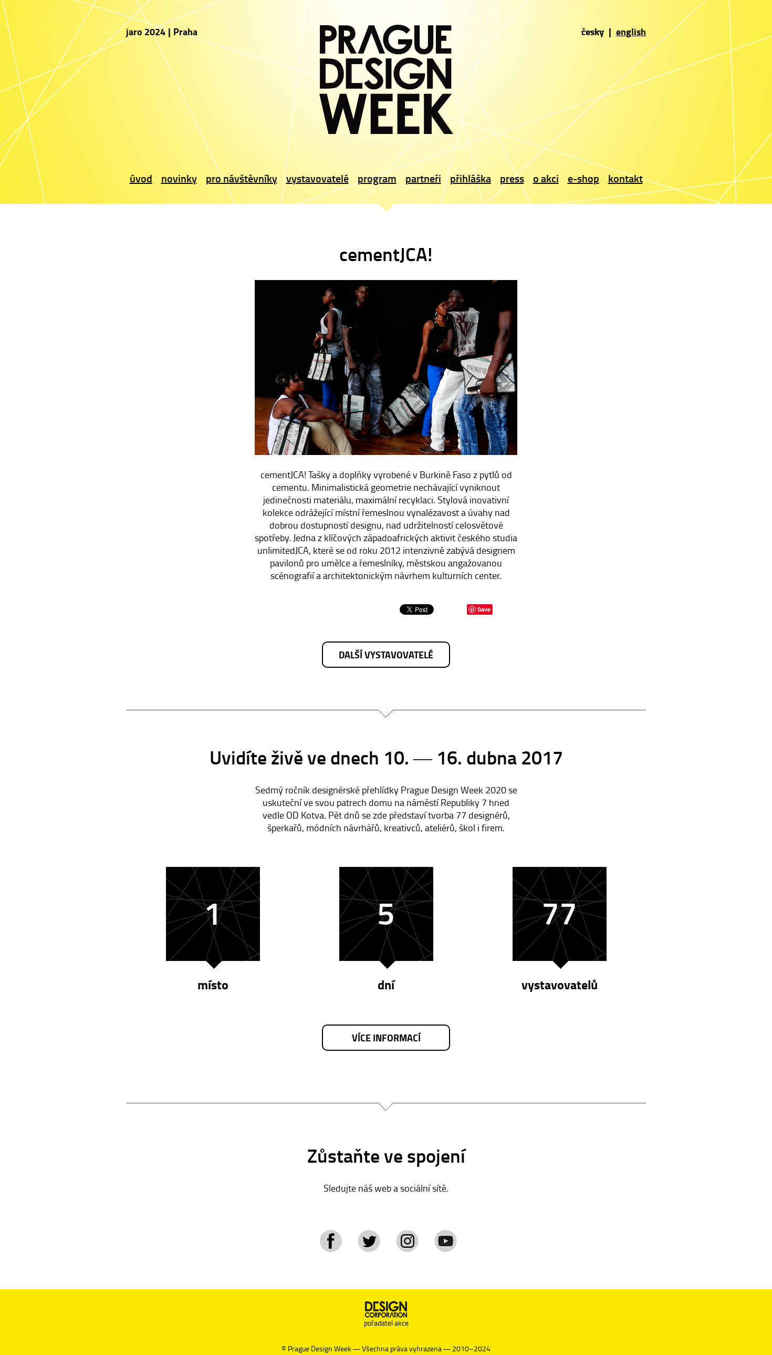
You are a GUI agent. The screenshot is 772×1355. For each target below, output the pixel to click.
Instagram (407, 1241)
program (377, 178)
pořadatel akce (386, 1323)
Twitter (369, 1241)
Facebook (330, 1241)
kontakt (625, 178)
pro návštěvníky (241, 178)
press (512, 178)
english (631, 31)
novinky (179, 178)
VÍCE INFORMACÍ (386, 1037)
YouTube (445, 1241)
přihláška (470, 178)
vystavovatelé (317, 178)
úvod (141, 178)
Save (484, 609)
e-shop (583, 178)
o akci (546, 178)
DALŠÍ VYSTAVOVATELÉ (386, 654)
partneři (423, 178)
